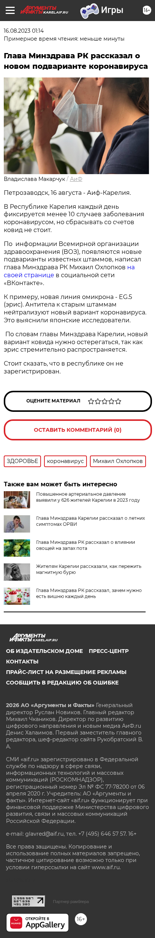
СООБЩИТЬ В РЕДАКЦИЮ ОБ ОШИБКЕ (62, 682)
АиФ (76, 179)
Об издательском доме (44, 651)
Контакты (22, 661)
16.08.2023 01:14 (24, 30)
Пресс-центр (109, 651)
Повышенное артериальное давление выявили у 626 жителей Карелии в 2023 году (88, 497)
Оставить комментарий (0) (78, 430)
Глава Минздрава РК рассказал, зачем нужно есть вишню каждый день (89, 593)
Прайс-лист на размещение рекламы (66, 672)
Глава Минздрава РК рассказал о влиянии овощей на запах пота (85, 545)
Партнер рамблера (71, 901)
